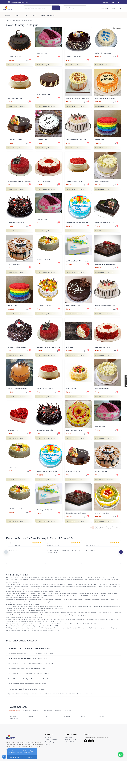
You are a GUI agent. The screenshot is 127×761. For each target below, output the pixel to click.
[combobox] (73, 8)
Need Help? (105, 2)
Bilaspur (30, 716)
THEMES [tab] (68, 710)
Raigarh (101, 716)
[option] (24, 552)
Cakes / (14, 20)
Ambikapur (13, 716)
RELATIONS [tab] (48, 710)
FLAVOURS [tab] (26, 710)
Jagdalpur (67, 716)
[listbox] (63, 552)
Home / (9, 20)
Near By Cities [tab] (14, 710)
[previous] (6, 552)
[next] (121, 552)
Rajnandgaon (14, 718)
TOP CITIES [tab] (58, 710)
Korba (83, 716)
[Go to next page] (118, 527)
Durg (47, 716)
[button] (63, 648)
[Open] (84, 8)
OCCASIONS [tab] (37, 710)
